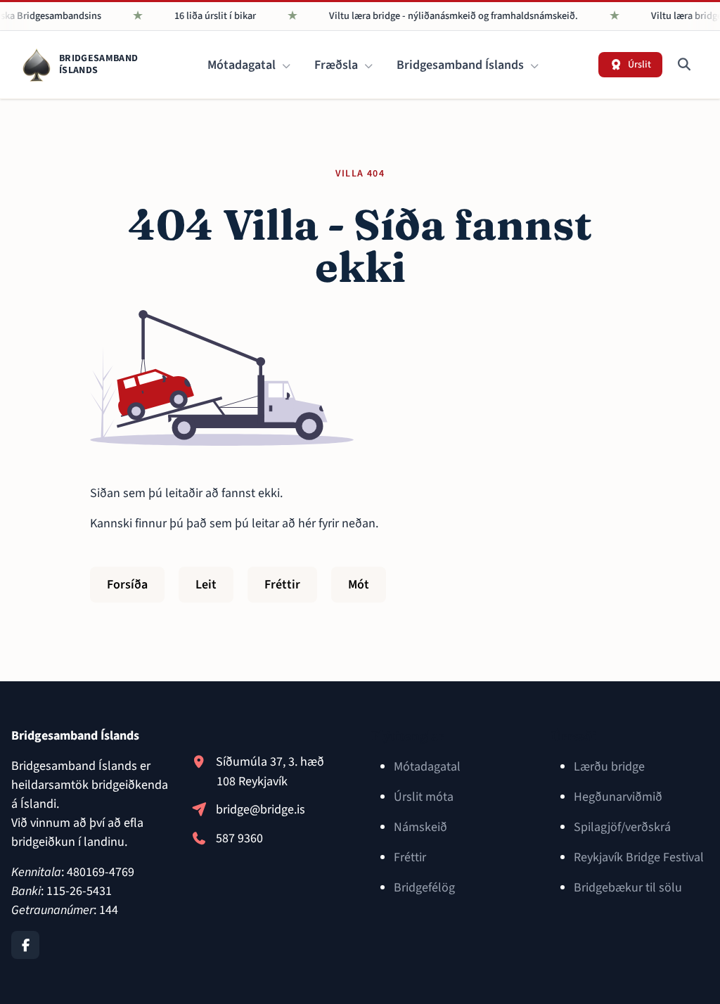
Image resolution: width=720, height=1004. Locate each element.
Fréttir (282, 584)
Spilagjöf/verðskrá (622, 827)
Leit (206, 584)
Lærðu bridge (609, 766)
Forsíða (127, 584)
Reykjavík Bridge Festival (639, 857)
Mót (358, 584)
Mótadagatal (242, 65)
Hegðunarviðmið (618, 797)
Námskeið (420, 827)
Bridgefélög (424, 887)
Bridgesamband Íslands (462, 65)
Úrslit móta (424, 797)
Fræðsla (337, 65)
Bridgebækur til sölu (628, 887)
